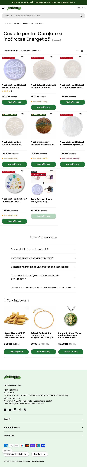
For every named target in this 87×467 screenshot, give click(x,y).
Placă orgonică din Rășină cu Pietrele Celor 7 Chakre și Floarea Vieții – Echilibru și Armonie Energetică (43, 143)
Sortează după (11, 50)
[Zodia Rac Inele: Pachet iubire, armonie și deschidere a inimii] (43, 183)
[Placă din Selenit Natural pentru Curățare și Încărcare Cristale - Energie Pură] (14, 69)
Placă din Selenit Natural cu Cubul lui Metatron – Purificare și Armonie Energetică (72, 86)
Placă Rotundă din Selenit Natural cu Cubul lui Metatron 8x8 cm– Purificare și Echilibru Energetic (43, 86)
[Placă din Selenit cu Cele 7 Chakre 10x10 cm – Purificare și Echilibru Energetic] (14, 183)
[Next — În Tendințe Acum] (83, 321)
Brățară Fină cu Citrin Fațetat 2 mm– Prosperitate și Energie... (42, 335)
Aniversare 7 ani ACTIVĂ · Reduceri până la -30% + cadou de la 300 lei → (43, 2)
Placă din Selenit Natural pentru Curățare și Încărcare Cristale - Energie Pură (14, 86)
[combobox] (43, 15)
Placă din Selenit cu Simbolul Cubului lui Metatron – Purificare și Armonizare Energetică (13, 143)
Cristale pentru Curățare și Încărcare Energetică (26, 23)
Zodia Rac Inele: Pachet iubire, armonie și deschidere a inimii (42, 200)
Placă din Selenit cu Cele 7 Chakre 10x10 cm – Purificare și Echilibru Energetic (14, 200)
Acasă (6, 23)
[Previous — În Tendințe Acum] (83, 326)
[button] (85, 7)
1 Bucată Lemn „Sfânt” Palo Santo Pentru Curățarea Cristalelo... (14, 335)
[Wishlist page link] (79, 8)
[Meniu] (3, 8)
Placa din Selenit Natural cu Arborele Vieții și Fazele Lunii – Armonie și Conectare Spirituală (72, 143)
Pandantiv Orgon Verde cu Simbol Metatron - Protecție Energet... (69, 335)
